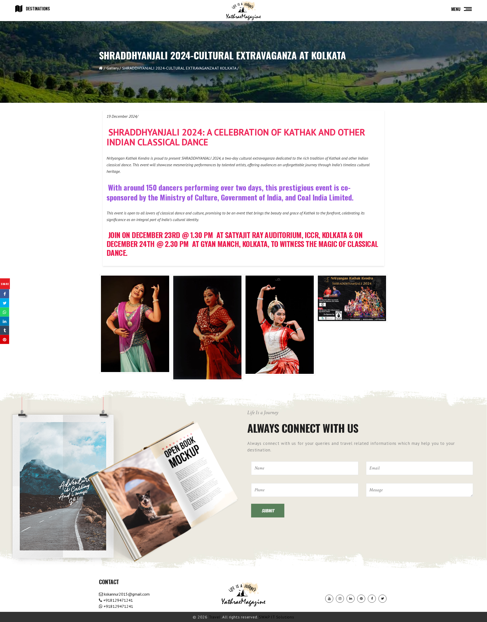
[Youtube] (329, 599)
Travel (215, 616)
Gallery (112, 68)
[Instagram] (340, 599)
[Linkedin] (350, 599)
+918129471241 (117, 600)
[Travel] (243, 11)
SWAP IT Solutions (276, 616)
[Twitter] (382, 599)
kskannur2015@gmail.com (126, 594)
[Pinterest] (361, 599)
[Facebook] (372, 599)
